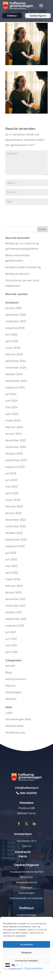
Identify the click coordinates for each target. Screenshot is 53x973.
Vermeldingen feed (18, 719)
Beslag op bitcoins (17, 273)
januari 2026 (13, 308)
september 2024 (16, 380)
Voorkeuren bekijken (26, 960)
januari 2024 (13, 433)
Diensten (26, 887)
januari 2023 (13, 513)
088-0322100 (28, 793)
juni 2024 (11, 400)
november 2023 (15, 447)
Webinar (11, 699)
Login (9, 712)
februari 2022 (14, 585)
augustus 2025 (15, 328)
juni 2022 (11, 559)
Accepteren (26, 944)
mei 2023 (11, 486)
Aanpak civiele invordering (23, 267)
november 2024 (15, 367)
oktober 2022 (14, 533)
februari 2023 (14, 506)
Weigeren (26, 952)
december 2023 (15, 440)
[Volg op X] (26, 823)
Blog (8, 672)
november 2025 (15, 321)
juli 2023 (10, 473)
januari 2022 (13, 592)
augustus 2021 (14, 625)
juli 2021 (10, 632)
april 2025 (11, 341)
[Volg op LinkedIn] (34, 823)
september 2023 (16, 460)
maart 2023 (12, 499)
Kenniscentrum (15, 679)
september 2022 (16, 539)
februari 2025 (14, 354)
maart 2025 (12, 347)
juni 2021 (11, 638)
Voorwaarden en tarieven (26, 898)
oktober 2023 (14, 453)
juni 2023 (11, 480)
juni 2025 (11, 334)
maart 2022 (12, 579)
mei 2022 (11, 566)
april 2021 (11, 652)
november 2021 (15, 605)
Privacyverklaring (33, 968)
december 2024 (15, 361)
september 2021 (15, 619)
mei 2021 (11, 645)
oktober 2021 (13, 612)
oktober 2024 (14, 374)
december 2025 (15, 314)
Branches (26, 877)
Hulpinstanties (26, 915)
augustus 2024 (15, 387)
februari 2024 (14, 427)
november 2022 (15, 526)
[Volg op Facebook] (19, 823)
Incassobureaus (26, 882)
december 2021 (15, 599)
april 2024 (11, 414)
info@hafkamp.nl (26, 787)
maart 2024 (13, 420)
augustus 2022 (15, 546)
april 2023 (11, 493)
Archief (10, 665)
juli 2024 (10, 394)
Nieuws (10, 685)
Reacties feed (14, 726)
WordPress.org (15, 732)
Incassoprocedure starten (26, 871)
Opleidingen (13, 692)
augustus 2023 (15, 466)
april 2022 (11, 572)
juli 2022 (10, 552)
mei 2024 (11, 407)
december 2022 (15, 519)
